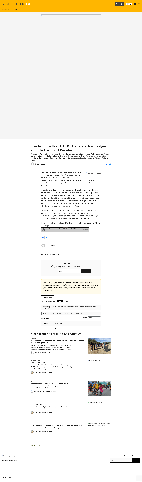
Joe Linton (37, 353)
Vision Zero (34, 338)
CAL (16, 10)
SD (23, 10)
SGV (32, 381)
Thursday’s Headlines (39, 404)
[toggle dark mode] (129, 4)
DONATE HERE (5, 10)
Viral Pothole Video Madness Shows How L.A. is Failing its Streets (56, 425)
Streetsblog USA (35, 143)
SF (20, 10)
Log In (118, 4)
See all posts (35, 445)
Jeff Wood (41, 164)
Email (60, 271)
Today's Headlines (35, 360)
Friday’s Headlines (38, 362)
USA (12, 10)
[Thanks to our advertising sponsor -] (71, 76)
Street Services (35, 423)
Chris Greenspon (39, 391)
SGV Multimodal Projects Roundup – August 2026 (50, 383)
